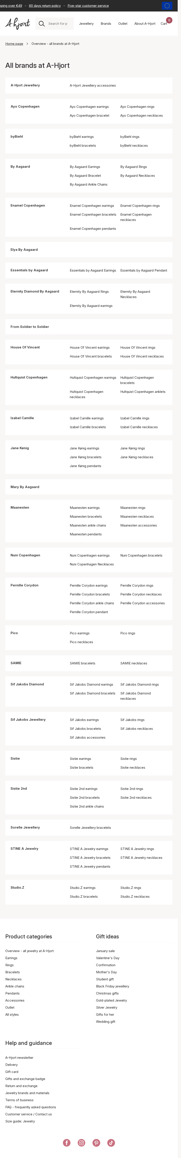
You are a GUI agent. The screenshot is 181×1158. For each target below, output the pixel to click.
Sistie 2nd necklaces (136, 797)
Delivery (11, 1065)
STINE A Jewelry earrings (89, 849)
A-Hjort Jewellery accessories (93, 85)
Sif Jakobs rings (132, 720)
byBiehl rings (130, 137)
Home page (14, 44)
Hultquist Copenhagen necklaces (86, 394)
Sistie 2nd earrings (84, 789)
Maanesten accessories (138, 525)
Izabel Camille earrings (87, 418)
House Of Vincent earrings (90, 347)
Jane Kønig (20, 448)
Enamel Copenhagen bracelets (93, 214)
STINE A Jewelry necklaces (141, 858)
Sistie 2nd (19, 788)
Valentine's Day (107, 958)
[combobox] (59, 23)
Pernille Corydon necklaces (141, 594)
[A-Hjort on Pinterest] (96, 1143)
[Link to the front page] (17, 24)
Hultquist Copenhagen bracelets (137, 380)
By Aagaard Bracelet (85, 175)
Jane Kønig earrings (84, 448)
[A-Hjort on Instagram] (81, 1143)
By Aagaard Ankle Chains (88, 184)
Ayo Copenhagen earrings (89, 107)
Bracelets (12, 972)
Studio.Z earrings (83, 888)
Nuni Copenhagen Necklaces (92, 564)
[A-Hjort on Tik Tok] (111, 1143)
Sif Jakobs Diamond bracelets (92, 693)
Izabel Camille (22, 418)
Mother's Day (106, 972)
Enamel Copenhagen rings (140, 205)
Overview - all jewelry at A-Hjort (29, 951)
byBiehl (17, 136)
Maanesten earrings (85, 508)
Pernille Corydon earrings (89, 585)
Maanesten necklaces (137, 516)
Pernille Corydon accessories (142, 603)
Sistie (15, 758)
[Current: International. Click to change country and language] (167, 6)
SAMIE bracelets (82, 663)
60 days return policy (41, 6)
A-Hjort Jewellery (25, 85)
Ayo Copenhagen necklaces (141, 115)
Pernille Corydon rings (136, 585)
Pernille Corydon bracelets (90, 594)
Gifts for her (105, 1014)
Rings (9, 965)
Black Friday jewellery (112, 986)
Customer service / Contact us (28, 1114)
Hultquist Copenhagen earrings (93, 377)
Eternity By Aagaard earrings (91, 306)
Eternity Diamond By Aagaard (35, 291)
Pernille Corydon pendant (89, 612)
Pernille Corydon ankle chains (92, 603)
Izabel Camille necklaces (139, 427)
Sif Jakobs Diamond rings (139, 684)
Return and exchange (21, 1086)
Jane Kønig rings (132, 448)
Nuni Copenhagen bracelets (141, 555)
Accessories (15, 1000)
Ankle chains (14, 986)
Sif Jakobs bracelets (85, 728)
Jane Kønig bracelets (86, 457)
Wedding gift (105, 1021)
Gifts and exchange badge (25, 1079)
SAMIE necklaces (133, 663)
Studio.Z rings (130, 888)
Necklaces (13, 979)
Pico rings (127, 633)
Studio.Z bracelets (84, 896)
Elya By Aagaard (24, 249)
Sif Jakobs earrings (84, 720)
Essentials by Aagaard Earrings (93, 270)
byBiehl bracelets (83, 145)
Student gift (105, 979)
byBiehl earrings (82, 137)
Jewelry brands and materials (27, 1093)
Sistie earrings (80, 759)
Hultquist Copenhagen (29, 377)
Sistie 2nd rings (131, 789)
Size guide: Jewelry (20, 1121)
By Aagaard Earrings (85, 167)
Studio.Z (17, 887)
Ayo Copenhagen (25, 106)
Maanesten (20, 507)
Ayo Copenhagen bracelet (89, 115)
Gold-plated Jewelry (111, 1000)
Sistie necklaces (132, 767)
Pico (14, 633)
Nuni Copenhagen (25, 555)
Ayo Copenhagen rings (137, 107)
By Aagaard (20, 166)
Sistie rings (128, 759)
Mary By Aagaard (25, 487)
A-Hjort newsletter (19, 1057)
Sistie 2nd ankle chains (87, 806)
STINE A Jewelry (24, 848)
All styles (12, 1014)
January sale (105, 951)
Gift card (11, 1072)
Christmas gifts (107, 993)
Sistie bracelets (81, 767)
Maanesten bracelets (86, 516)
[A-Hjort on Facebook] (67, 1143)
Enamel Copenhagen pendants (93, 228)
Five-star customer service (84, 6)
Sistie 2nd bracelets (85, 797)
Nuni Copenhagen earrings (90, 555)
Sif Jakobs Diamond (27, 684)
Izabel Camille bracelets (88, 427)
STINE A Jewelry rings (137, 849)
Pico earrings (80, 633)
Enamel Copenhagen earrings (92, 205)
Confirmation (105, 965)
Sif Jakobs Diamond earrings (91, 684)
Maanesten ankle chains (88, 525)
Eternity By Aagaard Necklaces (135, 294)
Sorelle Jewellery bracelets (90, 827)
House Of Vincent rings (137, 347)
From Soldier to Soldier (30, 327)
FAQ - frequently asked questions (30, 1107)
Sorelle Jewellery (25, 827)
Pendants (12, 993)
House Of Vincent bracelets (91, 356)
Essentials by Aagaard (29, 270)
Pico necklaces (81, 642)
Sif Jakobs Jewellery (28, 719)
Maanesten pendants (86, 534)
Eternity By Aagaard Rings (89, 291)
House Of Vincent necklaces (142, 356)
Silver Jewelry (106, 1007)
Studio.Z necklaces (135, 896)
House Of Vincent (25, 347)
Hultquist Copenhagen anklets (143, 392)
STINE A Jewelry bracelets (90, 858)
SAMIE (16, 663)
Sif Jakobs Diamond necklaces (135, 696)
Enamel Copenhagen (28, 205)
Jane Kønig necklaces (136, 457)
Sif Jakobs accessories (88, 737)
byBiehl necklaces (134, 145)
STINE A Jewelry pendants (90, 866)
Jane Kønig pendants (85, 466)
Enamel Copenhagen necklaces (136, 217)
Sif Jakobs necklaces (136, 728)
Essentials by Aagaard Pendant (143, 270)
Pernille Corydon (24, 585)
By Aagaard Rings (133, 167)
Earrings (11, 958)
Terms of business (19, 1100)
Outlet (9, 1007)
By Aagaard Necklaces (137, 175)
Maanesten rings (132, 508)
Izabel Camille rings (134, 418)
